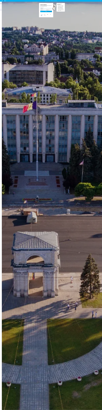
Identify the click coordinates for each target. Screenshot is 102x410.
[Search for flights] (1, 2)
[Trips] (1, 8)
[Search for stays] (1, 3)
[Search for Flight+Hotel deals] (1, 5)
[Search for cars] (1, 4)
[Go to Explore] (1, 6)
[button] (0, 0)
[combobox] (46, 8)
